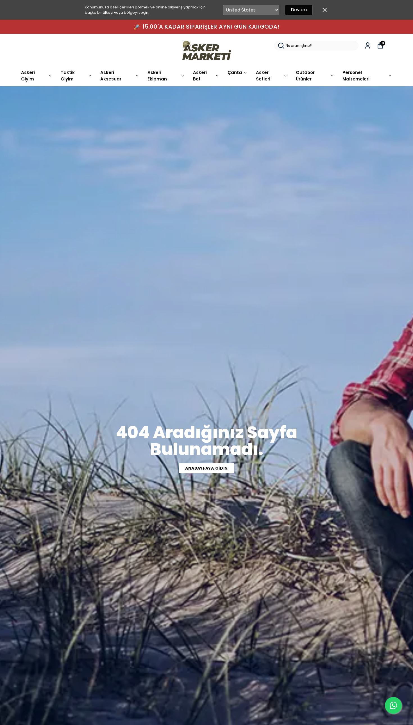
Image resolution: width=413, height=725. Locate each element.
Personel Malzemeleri (355, 76)
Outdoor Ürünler (305, 76)
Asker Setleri (263, 76)
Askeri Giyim (28, 76)
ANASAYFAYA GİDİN (206, 468)
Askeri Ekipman (157, 76)
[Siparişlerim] (367, 45)
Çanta (235, 72)
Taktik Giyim (68, 76)
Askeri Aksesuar (110, 76)
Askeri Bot (200, 76)
